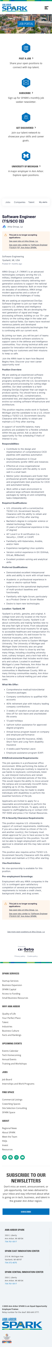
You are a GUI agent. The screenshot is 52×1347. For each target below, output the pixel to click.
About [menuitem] (5, 1120)
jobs (7, 202)
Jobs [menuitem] (5, 1072)
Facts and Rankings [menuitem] (11, 1035)
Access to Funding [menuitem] (11, 993)
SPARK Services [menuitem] (10, 973)
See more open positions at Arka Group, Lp (26, 932)
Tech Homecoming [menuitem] (11, 1055)
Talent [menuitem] (5, 1022)
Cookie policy (32, 956)
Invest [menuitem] (5, 1145)
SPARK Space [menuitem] (8, 1112)
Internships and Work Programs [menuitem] (18, 1083)
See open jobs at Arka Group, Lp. (23, 241)
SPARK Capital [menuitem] (9, 989)
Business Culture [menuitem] (10, 1030)
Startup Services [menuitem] (10, 980)
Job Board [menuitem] (7, 1079)
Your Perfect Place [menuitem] (11, 1018)
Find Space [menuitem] (8, 1092)
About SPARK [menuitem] (8, 1132)
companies (19, 202)
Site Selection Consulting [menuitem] (14, 1108)
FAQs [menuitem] (4, 1141)
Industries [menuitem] (7, 1026)
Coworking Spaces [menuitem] (11, 1103)
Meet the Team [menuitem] (9, 1136)
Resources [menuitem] (7, 1149)
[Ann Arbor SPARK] (6, 1338)
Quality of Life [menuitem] (9, 1013)
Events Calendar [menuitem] (10, 1050)
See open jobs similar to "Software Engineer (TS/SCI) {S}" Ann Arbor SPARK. (28, 246)
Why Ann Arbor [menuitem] (11, 1006)
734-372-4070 (11, 1262)
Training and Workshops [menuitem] (14, 1063)
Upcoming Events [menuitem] (12, 1043)
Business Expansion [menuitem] (12, 985)
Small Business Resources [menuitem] (15, 997)
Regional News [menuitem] (9, 1128)
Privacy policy (20, 956)
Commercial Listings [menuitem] (12, 1099)
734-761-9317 (11, 1241)
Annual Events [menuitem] (9, 1059)
